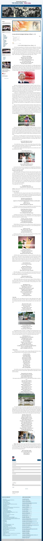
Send (13, 487)
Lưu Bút (4, 42)
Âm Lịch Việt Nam (5, 43)
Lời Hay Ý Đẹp (5, 44)
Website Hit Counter (6, 78)
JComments (26, 488)
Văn (3, 39)
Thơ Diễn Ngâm (5, 37)
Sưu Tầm (4, 58)
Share (13, 456)
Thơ (3, 34)
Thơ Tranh (4, 35)
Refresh (13, 484)
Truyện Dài (4, 40)
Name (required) (14, 465)
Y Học (4, 59)
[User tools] (40, 36)
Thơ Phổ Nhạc (5, 38)
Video (4, 46)
